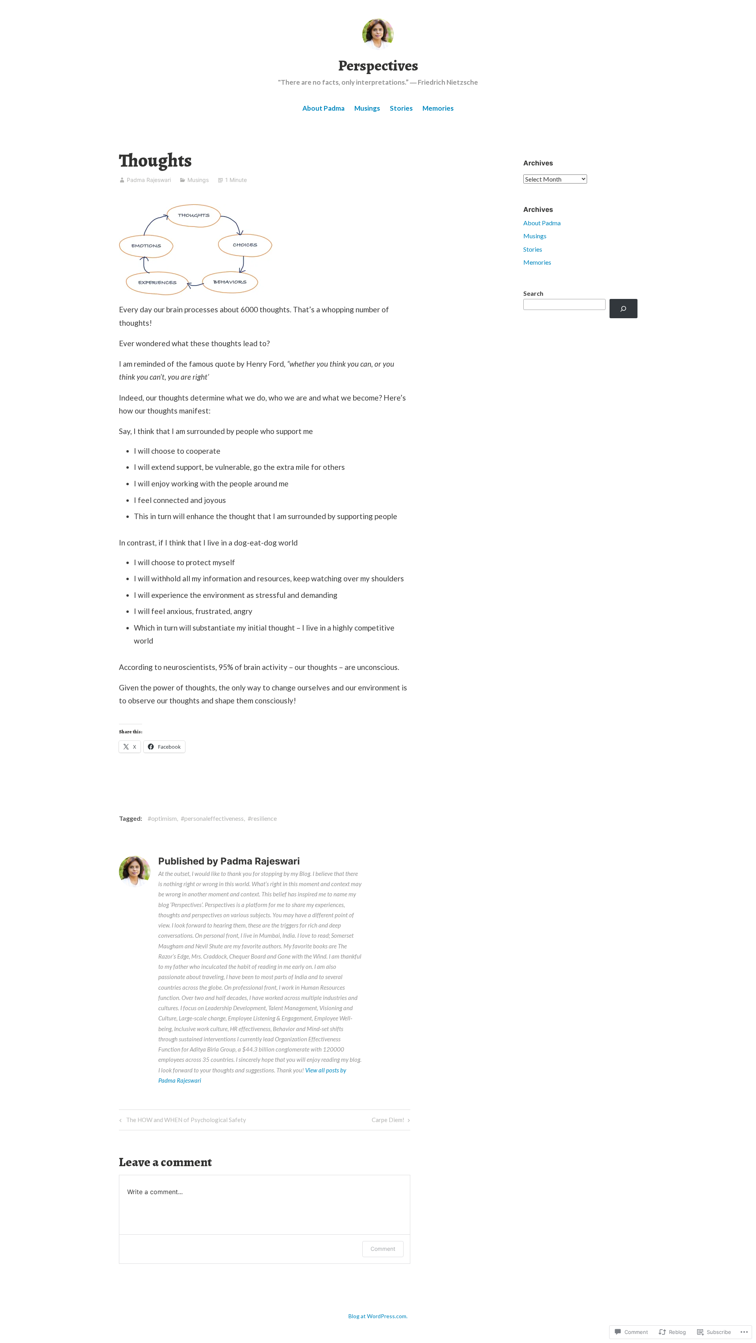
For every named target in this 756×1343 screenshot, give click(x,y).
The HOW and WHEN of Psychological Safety (181, 1121)
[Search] (623, 308)
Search (533, 293)
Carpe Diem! (388, 1121)
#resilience (262, 818)
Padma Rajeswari (149, 179)
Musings (367, 108)
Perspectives (378, 65)
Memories (438, 108)
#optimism (162, 818)
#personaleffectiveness (212, 818)
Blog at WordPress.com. (378, 1316)
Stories (401, 108)
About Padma (323, 108)
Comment (383, 1248)
